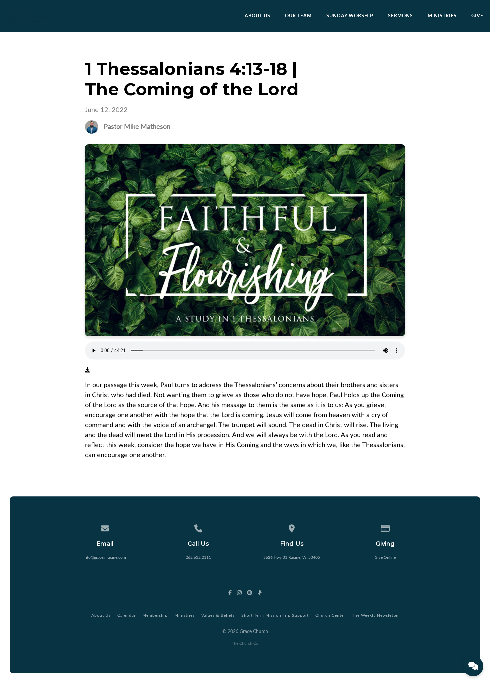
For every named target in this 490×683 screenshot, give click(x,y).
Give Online (385, 557)
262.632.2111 (198, 557)
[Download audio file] (87, 370)
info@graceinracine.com (105, 557)
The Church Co (245, 643)
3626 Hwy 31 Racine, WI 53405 (291, 557)
